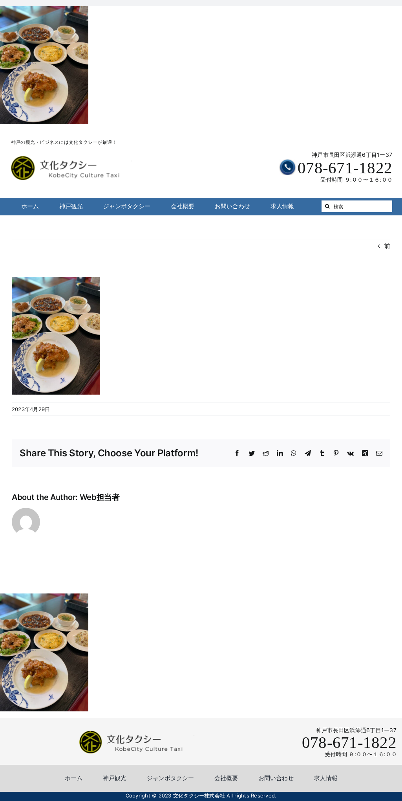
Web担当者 (100, 497)
